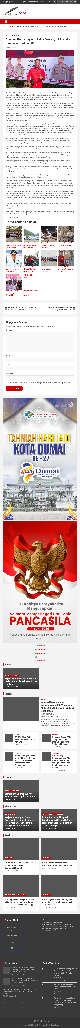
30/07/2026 (46, 907)
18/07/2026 (45, 714)
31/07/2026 (46, 828)
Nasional (9, 694)
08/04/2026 (56, 770)
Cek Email (49, 2)
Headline (17, 35)
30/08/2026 (15, 974)
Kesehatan (59, 814)
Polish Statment (33, 2)
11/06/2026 (18, 744)
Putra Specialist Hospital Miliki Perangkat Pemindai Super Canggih (58, 863)
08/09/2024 (9, 687)
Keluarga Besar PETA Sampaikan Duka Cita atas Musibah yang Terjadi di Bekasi (61, 740)
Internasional (11, 806)
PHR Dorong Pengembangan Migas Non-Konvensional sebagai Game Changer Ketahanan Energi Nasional (62, 761)
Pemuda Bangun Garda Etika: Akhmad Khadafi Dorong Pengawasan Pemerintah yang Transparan (25, 760)
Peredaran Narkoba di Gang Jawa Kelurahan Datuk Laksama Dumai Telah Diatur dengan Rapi (65, 1001)
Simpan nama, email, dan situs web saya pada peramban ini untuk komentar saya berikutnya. (40, 383)
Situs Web (9, 373)
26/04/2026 (18, 768)
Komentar (10, 330)
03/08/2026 (9, 871)
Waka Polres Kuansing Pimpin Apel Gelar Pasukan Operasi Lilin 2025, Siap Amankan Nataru (65, 972)
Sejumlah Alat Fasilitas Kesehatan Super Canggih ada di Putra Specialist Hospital (20, 865)
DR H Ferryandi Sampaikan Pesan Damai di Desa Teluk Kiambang (22, 309)
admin (17, 47)
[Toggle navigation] (5, 21)
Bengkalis (10, 35)
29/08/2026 (7, 996)
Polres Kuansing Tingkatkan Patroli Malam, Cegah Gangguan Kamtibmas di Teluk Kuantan (24, 981)
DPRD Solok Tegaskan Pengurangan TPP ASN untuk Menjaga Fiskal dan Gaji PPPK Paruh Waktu (20, 992)
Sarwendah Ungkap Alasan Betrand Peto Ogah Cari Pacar (20, 795)
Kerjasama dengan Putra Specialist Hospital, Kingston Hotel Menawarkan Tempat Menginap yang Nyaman (19, 821)
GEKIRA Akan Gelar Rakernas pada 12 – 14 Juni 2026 (25, 739)
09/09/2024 (9, 799)
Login (42, 2)
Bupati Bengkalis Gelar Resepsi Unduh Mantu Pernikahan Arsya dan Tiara (21, 681)
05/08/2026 (9, 828)
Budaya (8, 664)
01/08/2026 (46, 868)
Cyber (24, 2)
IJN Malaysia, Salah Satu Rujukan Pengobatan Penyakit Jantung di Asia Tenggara (57, 902)
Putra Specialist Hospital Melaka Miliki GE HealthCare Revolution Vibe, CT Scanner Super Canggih (57, 821)
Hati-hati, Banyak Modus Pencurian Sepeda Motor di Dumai (64, 987)
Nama (8, 355)
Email (8, 364)
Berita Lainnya (11, 963)
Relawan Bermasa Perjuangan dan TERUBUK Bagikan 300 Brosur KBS (60, 309)
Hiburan (8, 777)
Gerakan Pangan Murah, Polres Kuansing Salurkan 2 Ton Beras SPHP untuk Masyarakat (22, 970)
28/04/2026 (56, 747)
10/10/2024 (10, 47)
